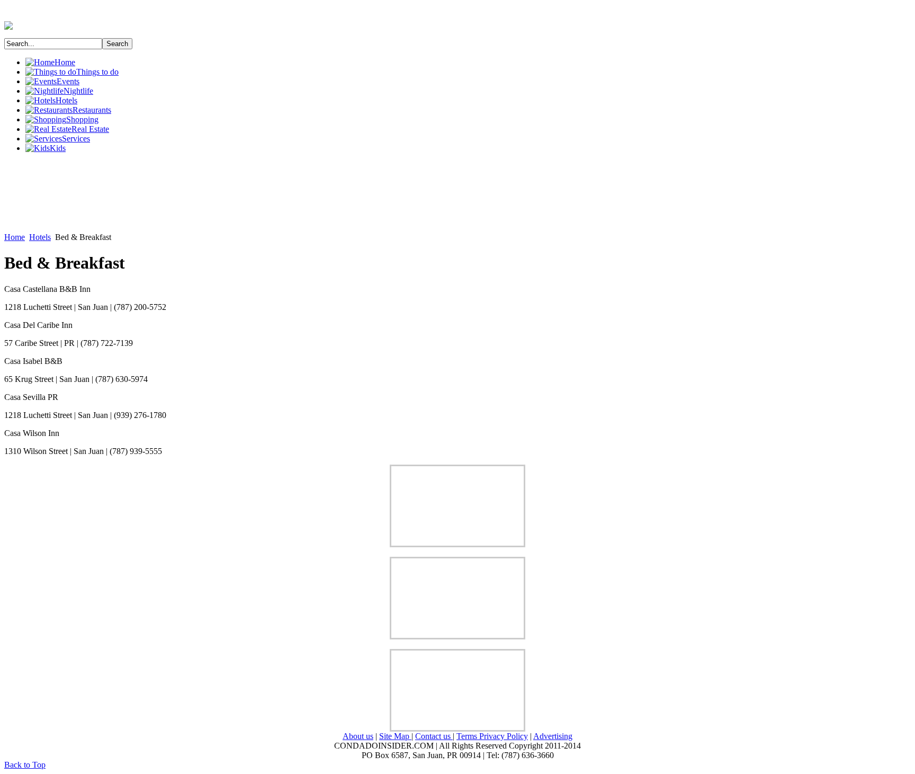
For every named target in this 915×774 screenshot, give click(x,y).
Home (14, 237)
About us (358, 736)
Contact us (434, 736)
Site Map (395, 736)
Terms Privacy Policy (492, 736)
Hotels (40, 237)
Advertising (552, 736)
